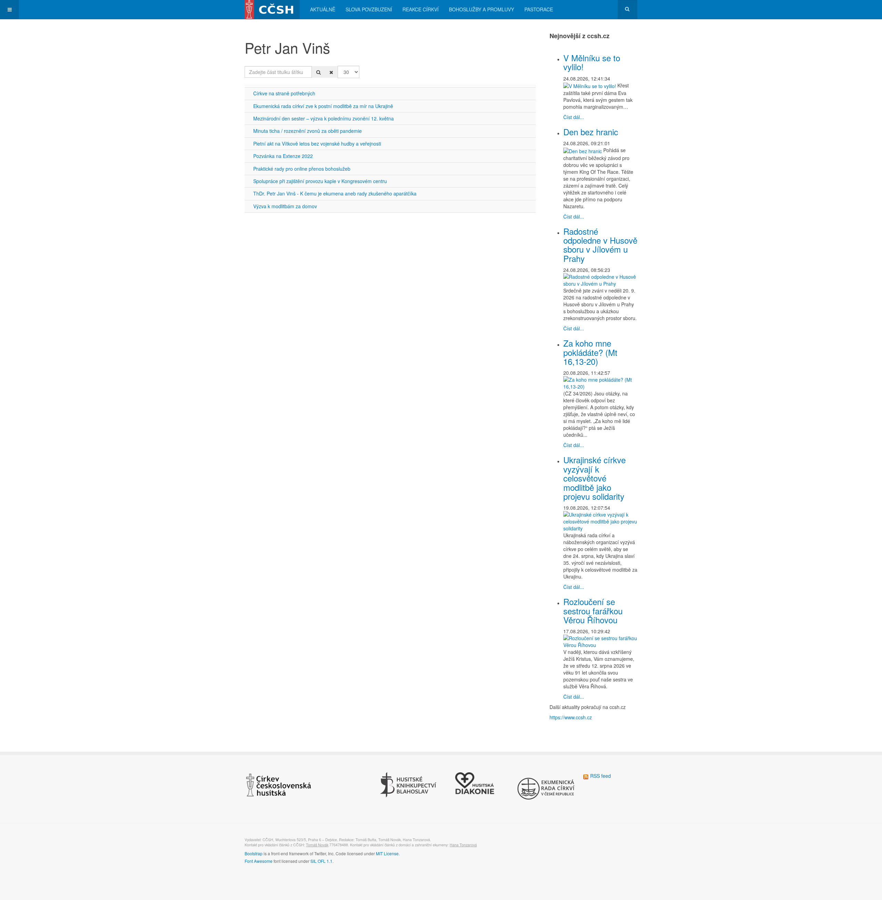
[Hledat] (318, 72)
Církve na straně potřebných (284, 93)
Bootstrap (254, 853)
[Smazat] (331, 72)
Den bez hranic (590, 132)
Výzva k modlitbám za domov (285, 206)
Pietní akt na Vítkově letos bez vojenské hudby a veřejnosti (317, 143)
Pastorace (538, 9)
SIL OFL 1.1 (321, 861)
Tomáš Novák (317, 844)
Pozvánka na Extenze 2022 (283, 155)
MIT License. (388, 853)
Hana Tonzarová (463, 844)
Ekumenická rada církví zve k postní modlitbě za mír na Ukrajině (323, 106)
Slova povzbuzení (369, 9)
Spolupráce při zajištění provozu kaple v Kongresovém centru (320, 181)
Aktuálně (322, 9)
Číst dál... (573, 117)
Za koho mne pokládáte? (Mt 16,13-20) (590, 352)
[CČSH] (272, 9)
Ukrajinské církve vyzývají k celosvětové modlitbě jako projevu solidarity (594, 478)
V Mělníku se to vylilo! (591, 62)
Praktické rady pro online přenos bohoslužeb (301, 168)
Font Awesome (259, 861)
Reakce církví (420, 9)
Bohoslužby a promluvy (481, 9)
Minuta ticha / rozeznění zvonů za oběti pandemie (307, 130)
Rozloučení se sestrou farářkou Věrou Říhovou (593, 610)
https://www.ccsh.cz (571, 717)
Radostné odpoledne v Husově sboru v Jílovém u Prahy (600, 244)
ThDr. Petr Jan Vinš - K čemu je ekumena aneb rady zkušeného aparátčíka (335, 193)
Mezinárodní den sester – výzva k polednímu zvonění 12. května (323, 118)
